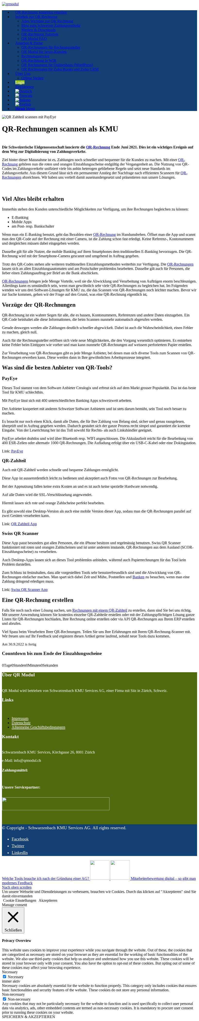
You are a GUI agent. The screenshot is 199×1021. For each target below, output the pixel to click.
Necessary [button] (10, 972)
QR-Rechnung (98, 147)
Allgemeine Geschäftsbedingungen (38, 727)
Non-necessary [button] (13, 994)
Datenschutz (21, 723)
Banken (138, 577)
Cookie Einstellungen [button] (19, 900)
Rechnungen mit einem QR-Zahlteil (99, 610)
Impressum (20, 718)
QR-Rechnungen (180, 264)
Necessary (16, 977)
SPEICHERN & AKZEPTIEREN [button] (28, 1017)
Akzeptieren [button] (48, 900)
